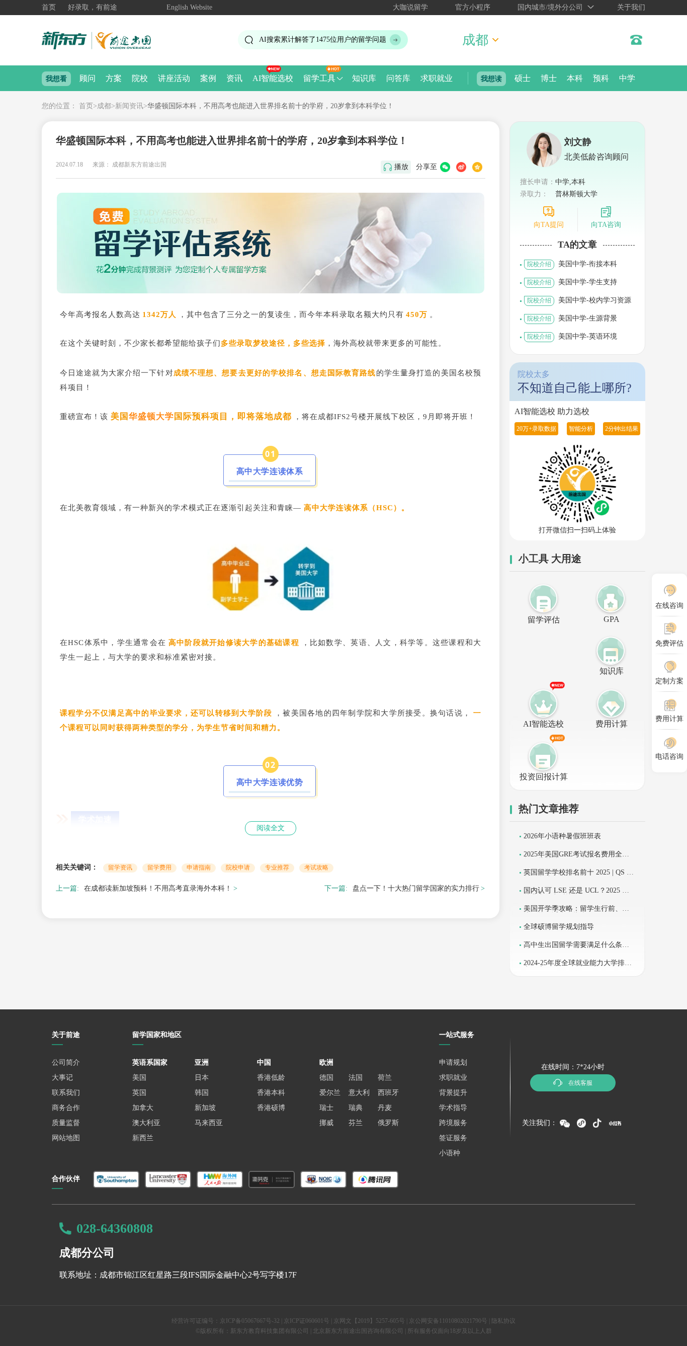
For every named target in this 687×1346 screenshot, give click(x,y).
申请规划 (453, 1062)
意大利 (359, 1092)
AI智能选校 (272, 78)
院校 (140, 78)
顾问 (87, 78)
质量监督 (66, 1123)
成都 (104, 106)
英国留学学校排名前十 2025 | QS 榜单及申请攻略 (579, 875)
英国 (139, 1092)
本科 (575, 78)
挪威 (326, 1123)
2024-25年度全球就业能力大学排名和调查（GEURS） (578, 966)
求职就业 (436, 78)
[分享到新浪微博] (461, 167)
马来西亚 (209, 1123)
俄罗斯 (388, 1123)
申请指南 (199, 867)
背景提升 (453, 1092)
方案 (114, 78)
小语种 (449, 1153)
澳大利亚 (146, 1123)
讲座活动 (174, 78)
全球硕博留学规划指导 (559, 926)
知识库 (364, 78)
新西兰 (142, 1138)
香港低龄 (271, 1077)
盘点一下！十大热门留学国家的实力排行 (416, 888)
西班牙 (388, 1092)
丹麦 (385, 1108)
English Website (189, 7)
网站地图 (66, 1138)
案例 (208, 78)
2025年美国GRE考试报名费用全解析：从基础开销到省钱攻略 (576, 857)
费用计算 (611, 724)
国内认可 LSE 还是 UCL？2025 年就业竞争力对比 (576, 894)
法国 (356, 1077)
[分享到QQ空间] (477, 167)
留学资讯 (120, 867)
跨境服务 (453, 1123)
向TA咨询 (606, 224)
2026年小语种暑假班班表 (562, 836)
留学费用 (159, 867)
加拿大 (142, 1108)
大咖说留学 (410, 7)
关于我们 (631, 7)
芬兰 (356, 1123)
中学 (627, 78)
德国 (326, 1077)
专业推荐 (277, 867)
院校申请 (238, 867)
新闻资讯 (129, 106)
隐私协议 (503, 1320)
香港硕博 (271, 1108)
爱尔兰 (329, 1092)
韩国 (202, 1092)
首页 (49, 7)
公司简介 (66, 1062)
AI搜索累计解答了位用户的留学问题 (322, 39)
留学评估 (544, 619)
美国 (139, 1077)
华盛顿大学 (151, 416)
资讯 (234, 78)
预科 (601, 78)
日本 (202, 1077)
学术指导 (453, 1108)
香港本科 (271, 1092)
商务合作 (66, 1108)
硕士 (522, 78)
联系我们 (66, 1092)
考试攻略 (316, 867)
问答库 (398, 78)
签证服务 (453, 1138)
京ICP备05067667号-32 (250, 1320)
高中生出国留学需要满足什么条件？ (573, 948)
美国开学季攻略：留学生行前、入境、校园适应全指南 (576, 912)
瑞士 (326, 1108)
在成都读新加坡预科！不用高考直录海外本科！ (158, 888)
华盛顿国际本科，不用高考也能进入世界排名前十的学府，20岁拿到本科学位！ (270, 106)
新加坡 (205, 1108)
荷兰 (385, 1077)
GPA (612, 619)
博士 (549, 78)
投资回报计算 (544, 776)
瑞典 (356, 1108)
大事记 (62, 1077)
